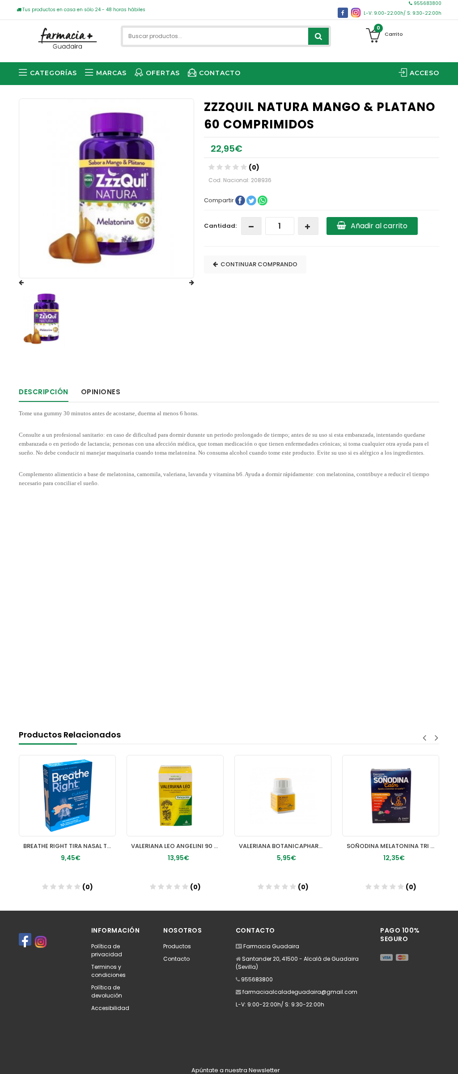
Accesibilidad (110, 1008)
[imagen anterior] (30, 282)
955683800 (426, 3)
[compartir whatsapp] (262, 200)
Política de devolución (106, 991)
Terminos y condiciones (108, 971)
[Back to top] (448, 1058)
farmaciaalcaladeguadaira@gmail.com (299, 992)
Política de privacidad (106, 950)
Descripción (43, 391)
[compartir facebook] (240, 200)
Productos (177, 946)
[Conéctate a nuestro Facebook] (343, 13)
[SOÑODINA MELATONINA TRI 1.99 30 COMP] (302, 795)
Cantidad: (220, 226)
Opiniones (101, 391)
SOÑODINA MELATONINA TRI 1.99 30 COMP (304, 846)
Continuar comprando (257, 264)
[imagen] (43, 319)
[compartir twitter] (252, 200)
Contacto (176, 959)
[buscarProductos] (318, 36)
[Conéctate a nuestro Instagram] (356, 13)
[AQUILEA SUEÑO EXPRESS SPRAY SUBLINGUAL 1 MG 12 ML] (410, 795)
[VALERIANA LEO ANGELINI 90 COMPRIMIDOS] (86, 795)
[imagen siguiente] (183, 282)
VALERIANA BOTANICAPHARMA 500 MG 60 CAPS (196, 846)
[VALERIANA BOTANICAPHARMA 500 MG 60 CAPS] (194, 795)
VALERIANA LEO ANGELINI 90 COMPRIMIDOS (88, 846)
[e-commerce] (66, 37)
